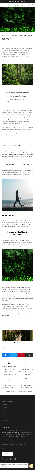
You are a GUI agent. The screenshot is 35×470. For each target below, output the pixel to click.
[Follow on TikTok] (6, 459)
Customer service (10, 391)
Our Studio (4, 420)
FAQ (29, 374)
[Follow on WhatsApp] (15, 459)
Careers (3, 423)
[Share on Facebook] (6, 355)
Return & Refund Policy (7, 401)
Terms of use (5, 404)
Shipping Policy (5, 407)
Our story (4, 417)
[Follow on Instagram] (2, 459)
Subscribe (7, 454)
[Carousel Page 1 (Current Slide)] (14, 342)
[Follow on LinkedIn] (11, 459)
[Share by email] (29, 355)
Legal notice (4, 410)
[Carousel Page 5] (20, 342)
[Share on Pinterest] (21, 355)
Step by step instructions (10, 374)
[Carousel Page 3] (17, 342)
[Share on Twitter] (14, 355)
